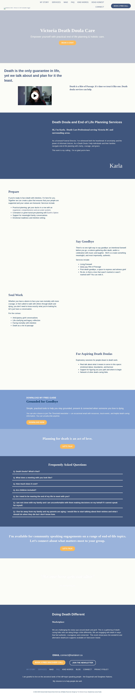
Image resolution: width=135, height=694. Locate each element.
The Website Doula (82, 692)
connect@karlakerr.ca (71, 655)
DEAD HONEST (98, 2)
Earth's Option (52, 213)
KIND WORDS (82, 2)
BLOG (78, 669)
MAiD (66, 2)
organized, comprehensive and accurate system (32, 210)
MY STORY (44, 2)
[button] (34, 95)
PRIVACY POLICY (101, 669)
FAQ (72, 2)
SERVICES (56, 2)
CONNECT (99, 7)
